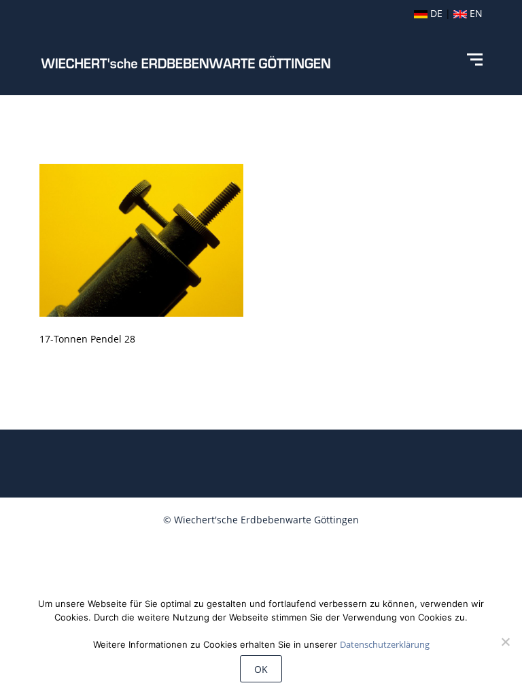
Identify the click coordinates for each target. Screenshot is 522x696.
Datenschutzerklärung (385, 644)
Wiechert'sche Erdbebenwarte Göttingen (266, 519)
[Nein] (505, 641)
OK (261, 669)
